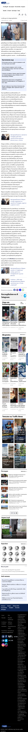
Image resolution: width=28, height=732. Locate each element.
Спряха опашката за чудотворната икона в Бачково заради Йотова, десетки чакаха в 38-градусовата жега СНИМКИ (20, 433)
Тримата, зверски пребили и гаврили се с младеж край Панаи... (14, 585)
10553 (23, 441)
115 (18, 503)
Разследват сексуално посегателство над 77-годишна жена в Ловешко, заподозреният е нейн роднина (15, 323)
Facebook (14, 290)
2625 (20, 329)
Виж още (13, 513)
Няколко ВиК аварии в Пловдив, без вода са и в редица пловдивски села (21, 405)
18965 (10, 537)
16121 (11, 467)
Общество (16, 606)
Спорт (9, 10)
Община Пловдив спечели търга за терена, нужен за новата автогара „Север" (5, 354)
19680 (18, 409)
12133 (12, 359)
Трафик (11, 607)
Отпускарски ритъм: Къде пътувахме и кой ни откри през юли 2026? (18, 506)
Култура (14, 10)
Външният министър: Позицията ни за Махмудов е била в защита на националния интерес (18, 489)
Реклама (3, 618)
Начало (3, 606)
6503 (20, 385)
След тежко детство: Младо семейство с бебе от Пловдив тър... (13, 589)
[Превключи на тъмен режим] (26, 14)
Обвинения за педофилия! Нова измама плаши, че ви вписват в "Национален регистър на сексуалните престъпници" (6, 323)
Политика (18, 6)
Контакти (3, 626)
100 (18, 497)
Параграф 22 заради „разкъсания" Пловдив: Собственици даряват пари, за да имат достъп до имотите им (22, 380)
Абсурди (3, 609)
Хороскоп (4, 544)
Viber (17, 290)
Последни (4, 471)
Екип (9, 615)
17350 (23, 467)
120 (18, 490)
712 (18, 509)
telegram (20, 290)
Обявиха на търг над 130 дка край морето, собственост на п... (12, 598)
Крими (4, 10)
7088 (20, 359)
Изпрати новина (27, 359)
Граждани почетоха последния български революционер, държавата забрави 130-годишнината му (6, 380)
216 (10, 327)
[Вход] (19, 15)
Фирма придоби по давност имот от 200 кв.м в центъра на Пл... (13, 594)
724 (18, 327)
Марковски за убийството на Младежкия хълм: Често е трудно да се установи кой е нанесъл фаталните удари (22, 323)
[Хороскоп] (14, 562)
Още (18, 10)
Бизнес (23, 6)
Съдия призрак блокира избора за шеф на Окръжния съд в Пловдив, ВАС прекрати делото (5, 405)
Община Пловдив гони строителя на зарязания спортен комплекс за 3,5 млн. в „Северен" (7, 459)
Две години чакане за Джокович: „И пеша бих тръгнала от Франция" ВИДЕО (7, 434)
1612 (20, 410)
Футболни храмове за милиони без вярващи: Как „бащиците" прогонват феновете (22, 354)
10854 (4, 359)
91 (17, 477)
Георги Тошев (24, 20)
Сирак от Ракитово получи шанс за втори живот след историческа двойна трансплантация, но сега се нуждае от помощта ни (15, 405)
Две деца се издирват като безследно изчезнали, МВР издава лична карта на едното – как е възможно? (13, 354)
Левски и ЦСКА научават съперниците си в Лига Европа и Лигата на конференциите (18, 496)
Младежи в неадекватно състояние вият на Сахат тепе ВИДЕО (13, 581)
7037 (10, 383)
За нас (2, 615)
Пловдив (5, 6)
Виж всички (22, 303)
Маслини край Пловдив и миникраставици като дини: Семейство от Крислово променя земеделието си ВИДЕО (20, 458)
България (11, 6)
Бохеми (17, 607)
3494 (4, 410)
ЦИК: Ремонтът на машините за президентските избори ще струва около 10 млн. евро (17, 502)
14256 (11, 441)
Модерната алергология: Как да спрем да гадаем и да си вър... (13, 535)
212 (18, 483)
